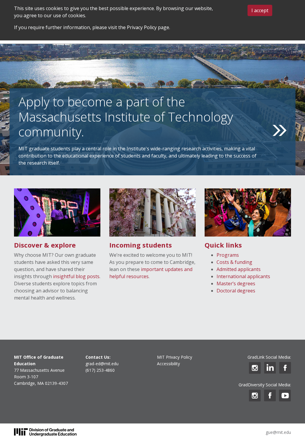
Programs (228, 255)
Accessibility (168, 363)
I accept (259, 10)
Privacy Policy (142, 27)
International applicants (243, 276)
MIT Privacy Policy (174, 357)
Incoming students (140, 244)
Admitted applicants (239, 269)
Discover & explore (45, 244)
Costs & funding (234, 262)
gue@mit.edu (278, 432)
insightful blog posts (76, 276)
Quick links (223, 244)
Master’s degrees (236, 283)
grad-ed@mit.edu (102, 363)
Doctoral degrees (236, 290)
